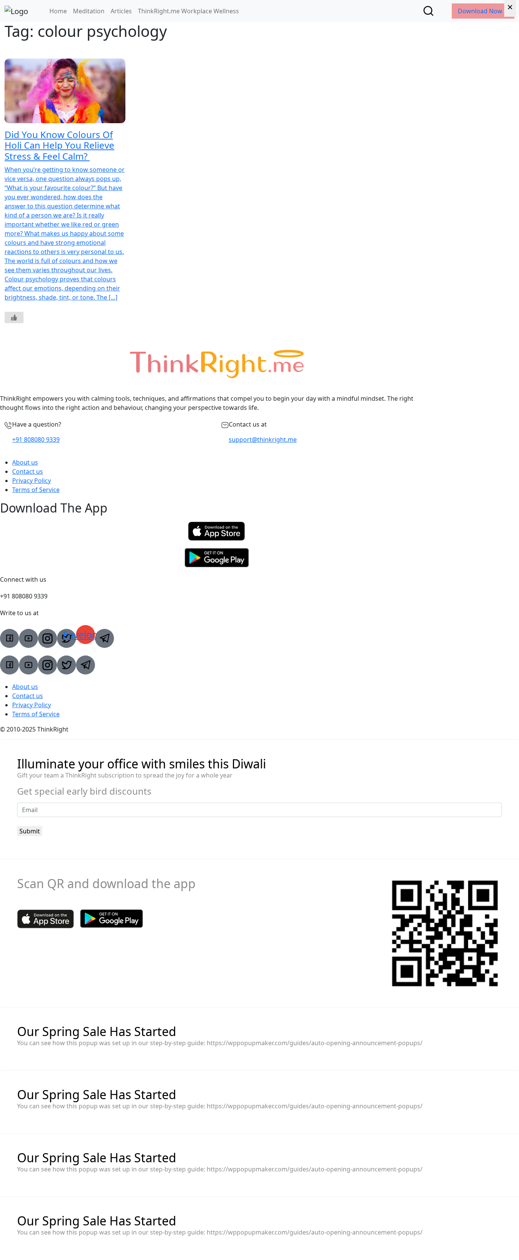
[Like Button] (14, 317)
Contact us (27, 471)
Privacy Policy (31, 480)
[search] (428, 11)
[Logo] (16, 11)
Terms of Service (36, 490)
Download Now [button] (481, 11)
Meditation (88, 11)
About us (25, 462)
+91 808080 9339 (36, 439)
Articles (121, 11)
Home (58, 11)
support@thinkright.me (263, 439)
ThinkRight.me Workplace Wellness (188, 11)
